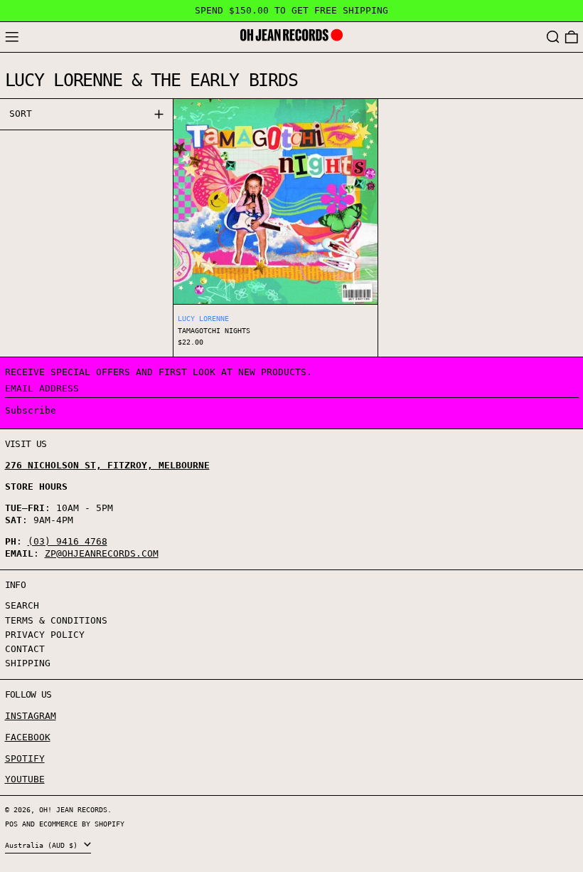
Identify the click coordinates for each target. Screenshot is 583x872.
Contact (25, 649)
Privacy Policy (45, 634)
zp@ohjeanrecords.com (102, 553)
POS (11, 823)
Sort (20, 113)
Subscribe (30, 410)
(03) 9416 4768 (67, 541)
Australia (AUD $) (43, 845)
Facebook (27, 737)
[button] (553, 37)
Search (22, 605)
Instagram (30, 715)
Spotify (25, 758)
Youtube (25, 779)
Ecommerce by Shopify (81, 823)
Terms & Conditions (56, 620)
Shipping (27, 663)
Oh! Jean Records (73, 809)
